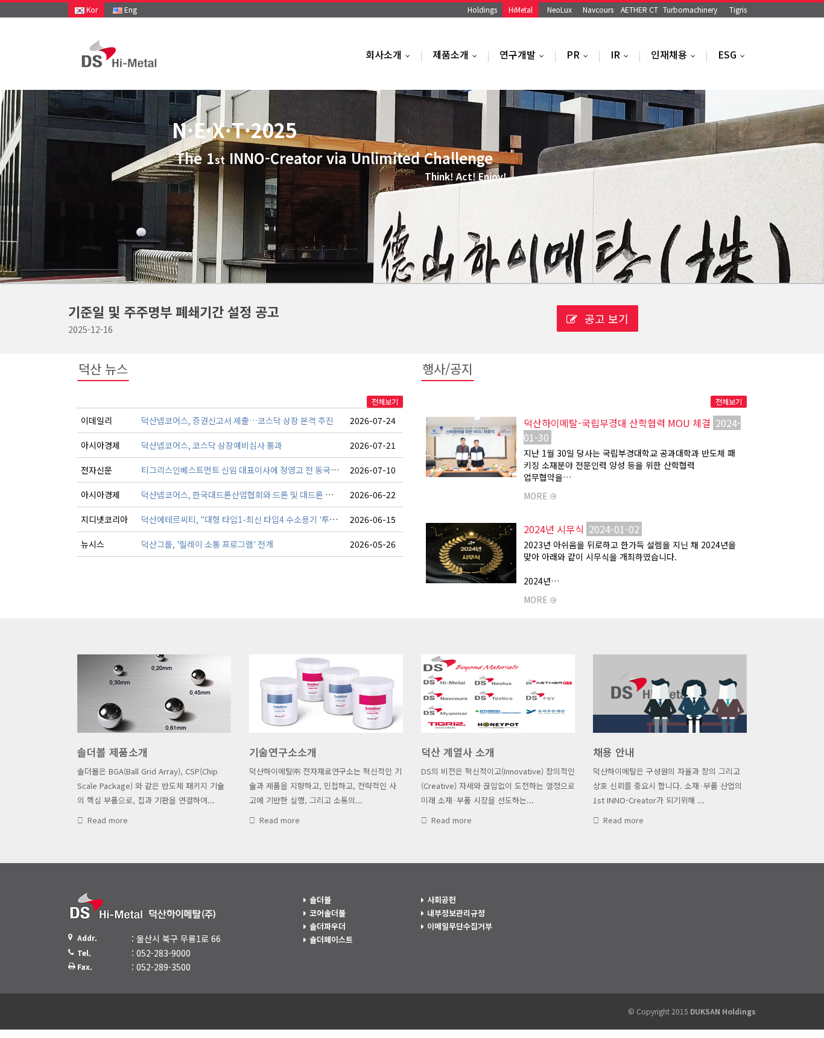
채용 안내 (614, 751)
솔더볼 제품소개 (112, 751)
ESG (734, 54)
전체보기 (385, 401)
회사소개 (391, 54)
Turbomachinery (690, 9)
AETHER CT (639, 9)
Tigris (738, 9)
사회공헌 (441, 899)
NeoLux (559, 9)
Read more (107, 820)
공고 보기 (605, 318)
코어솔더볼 (327, 913)
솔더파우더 (327, 926)
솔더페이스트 (331, 939)
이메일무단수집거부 (459, 926)
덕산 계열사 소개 (458, 751)
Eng (129, 9)
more (536, 496)
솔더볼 (320, 899)
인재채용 (676, 54)
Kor (91, 9)
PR (580, 54)
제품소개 (458, 54)
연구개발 (524, 54)
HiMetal (521, 9)
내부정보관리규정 (456, 913)
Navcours (598, 9)
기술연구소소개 (283, 751)
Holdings (482, 9)
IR (622, 54)
